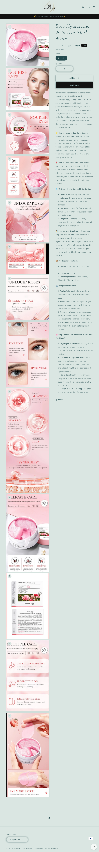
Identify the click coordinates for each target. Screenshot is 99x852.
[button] (5, 7)
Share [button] (60, 400)
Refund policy (27, 848)
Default (61, 58)
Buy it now (74, 85)
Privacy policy (38, 848)
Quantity (59, 64)
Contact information (51, 848)
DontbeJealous (16, 848)
